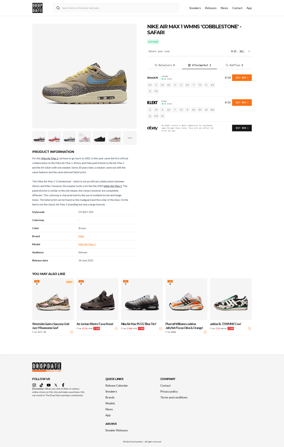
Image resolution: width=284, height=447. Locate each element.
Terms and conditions (174, 397)
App (249, 8)
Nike (81, 236)
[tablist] (199, 65)
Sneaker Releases (116, 430)
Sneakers (195, 8)
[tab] (164, 65)
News (224, 8)
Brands (110, 397)
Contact (237, 8)
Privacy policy (169, 391)
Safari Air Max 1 (113, 185)
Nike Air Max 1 (49, 158)
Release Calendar (116, 385)
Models (110, 403)
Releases (211, 8)
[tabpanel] (199, 103)
